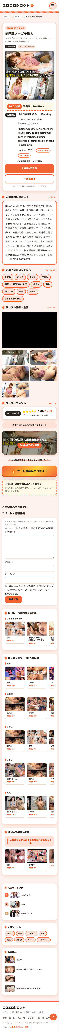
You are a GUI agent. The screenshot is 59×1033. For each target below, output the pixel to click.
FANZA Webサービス (20, 1027)
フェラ (33, 277)
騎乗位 (33, 291)
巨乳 (20, 933)
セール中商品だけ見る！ (32, 471)
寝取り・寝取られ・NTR (16, 284)
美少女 (19, 940)
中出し (45, 277)
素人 (43, 933)
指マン (36, 284)
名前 (9, 562)
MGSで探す (29, 178)
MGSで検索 (24, 155)
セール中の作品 (49, 1018)
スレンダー (43, 940)
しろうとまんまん (13, 298)
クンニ (18, 16)
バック (20, 277)
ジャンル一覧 (34, 1018)
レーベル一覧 (19, 1018)
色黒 (21, 291)
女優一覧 (7, 1018)
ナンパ (30, 940)
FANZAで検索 (43, 150)
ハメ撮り (31, 933)
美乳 (48, 284)
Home (6, 16)
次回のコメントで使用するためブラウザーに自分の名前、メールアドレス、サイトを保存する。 (29, 589)
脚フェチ (9, 291)
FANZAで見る (29, 168)
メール (10, 573)
